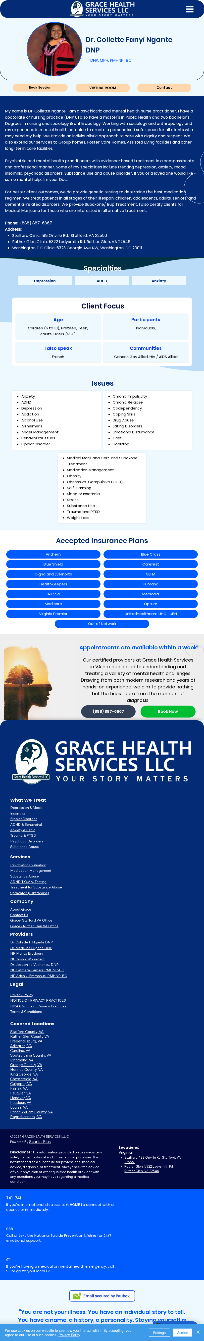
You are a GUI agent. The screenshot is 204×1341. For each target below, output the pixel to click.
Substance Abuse (24, 846)
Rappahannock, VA (26, 1116)
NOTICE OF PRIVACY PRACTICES (38, 1000)
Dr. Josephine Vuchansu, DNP (34, 964)
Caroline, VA (20, 1050)
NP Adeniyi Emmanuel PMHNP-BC (38, 976)
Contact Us (19, 915)
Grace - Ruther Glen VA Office (34, 926)
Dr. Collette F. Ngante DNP (31, 942)
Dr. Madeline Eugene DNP (31, 948)
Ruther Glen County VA (29, 1036)
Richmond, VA (22, 1060)
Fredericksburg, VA (26, 1041)
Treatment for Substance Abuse (36, 887)
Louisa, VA (19, 1107)
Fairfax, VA (19, 1088)
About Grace (20, 909)
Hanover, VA (20, 1097)
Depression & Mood (26, 807)
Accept (182, 1332)
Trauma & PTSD (23, 835)
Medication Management (30, 870)
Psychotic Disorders (26, 841)
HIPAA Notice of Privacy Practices (38, 1006)
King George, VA (24, 1074)
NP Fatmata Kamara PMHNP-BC (37, 970)
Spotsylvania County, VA (30, 1055)
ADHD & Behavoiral (26, 824)
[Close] (198, 1332)
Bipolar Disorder (23, 819)
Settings (159, 1332)
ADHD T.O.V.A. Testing (28, 881)
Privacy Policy (21, 995)
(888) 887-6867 (35, 223)
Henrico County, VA (26, 1069)
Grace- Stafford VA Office (31, 920)
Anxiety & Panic (22, 830)
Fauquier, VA (20, 1093)
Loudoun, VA (21, 1102)
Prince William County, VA (31, 1112)
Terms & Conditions (26, 1011)
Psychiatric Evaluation (28, 865)
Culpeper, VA (21, 1083)
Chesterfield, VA (24, 1079)
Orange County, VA (26, 1064)
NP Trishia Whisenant (27, 959)
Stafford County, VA (27, 1031)
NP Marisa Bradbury (26, 953)
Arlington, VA (21, 1045)
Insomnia (17, 813)
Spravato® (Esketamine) (29, 893)
